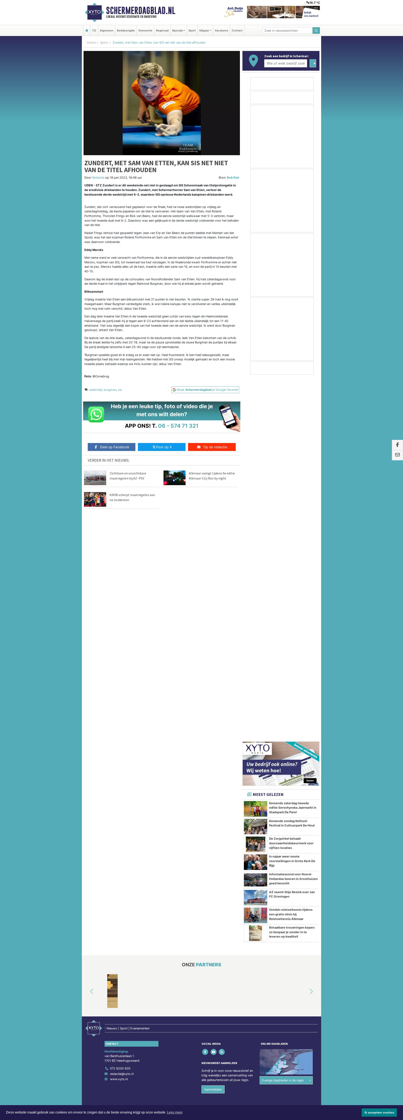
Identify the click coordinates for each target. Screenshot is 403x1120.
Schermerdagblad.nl (140, 10)
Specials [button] (177, 30)
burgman (110, 389)
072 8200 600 (120, 706)
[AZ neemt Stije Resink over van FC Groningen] (255, 535)
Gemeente (145, 30)
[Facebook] (206, 689)
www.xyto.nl (119, 717)
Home (91, 42)
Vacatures (221, 30)
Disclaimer (281, 752)
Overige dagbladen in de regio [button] (283, 718)
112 (94, 30)
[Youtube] (214, 689)
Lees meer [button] (175, 1112)
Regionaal (162, 30)
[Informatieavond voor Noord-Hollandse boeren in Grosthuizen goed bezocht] (255, 518)
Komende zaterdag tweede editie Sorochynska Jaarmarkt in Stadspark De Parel (292, 445)
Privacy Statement (303, 752)
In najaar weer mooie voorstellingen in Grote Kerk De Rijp (292, 498)
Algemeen (106, 30)
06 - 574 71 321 (178, 425)
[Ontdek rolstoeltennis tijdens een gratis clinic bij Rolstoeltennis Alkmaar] (255, 553)
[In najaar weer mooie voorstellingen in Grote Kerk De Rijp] (255, 500)
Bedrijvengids (126, 30)
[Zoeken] (316, 30)
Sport (192, 30)
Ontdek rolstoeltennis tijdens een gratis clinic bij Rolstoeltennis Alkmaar (291, 552)
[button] (87, 630)
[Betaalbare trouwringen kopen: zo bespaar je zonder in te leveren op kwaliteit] (255, 571)
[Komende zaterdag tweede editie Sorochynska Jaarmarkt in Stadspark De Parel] (255, 447)
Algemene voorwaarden (257, 752)
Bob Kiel (233, 177)
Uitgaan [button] (204, 30)
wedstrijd (95, 389)
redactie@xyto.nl (121, 711)
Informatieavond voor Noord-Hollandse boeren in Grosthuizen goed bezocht (293, 516)
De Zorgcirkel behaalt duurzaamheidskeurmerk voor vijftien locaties (291, 480)
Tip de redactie (215, 447)
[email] (397, 455)
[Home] (86, 30)
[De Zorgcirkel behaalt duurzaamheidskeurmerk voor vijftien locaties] (255, 482)
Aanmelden (213, 727)
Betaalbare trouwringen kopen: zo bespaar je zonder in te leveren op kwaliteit (292, 569)
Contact (237, 30)
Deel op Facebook (114, 447)
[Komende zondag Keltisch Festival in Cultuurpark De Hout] (255, 464)
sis (120, 389)
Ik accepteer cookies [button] (379, 1112)
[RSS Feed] (222, 689)
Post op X (164, 447)
